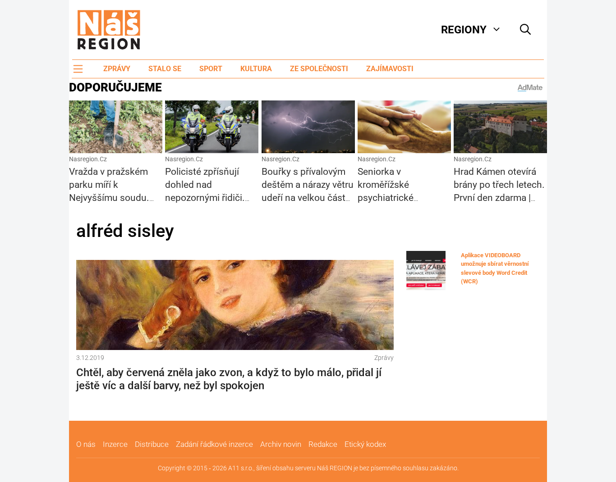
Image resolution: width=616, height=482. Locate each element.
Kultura (256, 68)
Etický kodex (365, 444)
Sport (210, 68)
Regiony (464, 29)
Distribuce (152, 444)
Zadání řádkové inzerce (214, 444)
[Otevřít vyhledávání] (525, 29)
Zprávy (116, 68)
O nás (86, 444)
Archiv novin (280, 444)
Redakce (322, 444)
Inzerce (115, 444)
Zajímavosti (390, 68)
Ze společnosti (319, 68)
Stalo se (164, 68)
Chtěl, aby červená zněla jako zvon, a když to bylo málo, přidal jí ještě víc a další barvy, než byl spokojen (229, 379)
